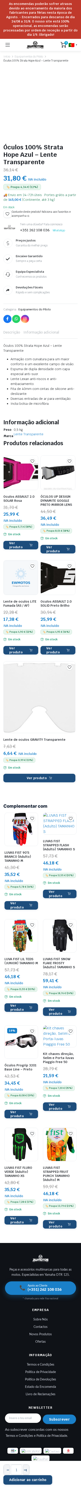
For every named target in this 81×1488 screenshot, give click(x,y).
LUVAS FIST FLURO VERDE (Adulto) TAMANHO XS (18, 1172)
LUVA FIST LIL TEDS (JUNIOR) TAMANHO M (21, 961)
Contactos (41, 1327)
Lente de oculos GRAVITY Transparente (34, 740)
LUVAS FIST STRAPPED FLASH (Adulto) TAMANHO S (59, 845)
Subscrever (59, 1419)
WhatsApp (59, 230)
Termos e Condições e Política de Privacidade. (37, 1435)
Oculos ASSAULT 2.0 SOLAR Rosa (18, 499)
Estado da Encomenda (40, 1387)
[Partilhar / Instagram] (25, 319)
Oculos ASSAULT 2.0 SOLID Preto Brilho (56, 603)
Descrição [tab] (11, 332)
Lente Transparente (28, 434)
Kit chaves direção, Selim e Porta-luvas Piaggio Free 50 (58, 1058)
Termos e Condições (40, 1364)
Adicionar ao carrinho (27, 1480)
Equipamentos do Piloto (29, 56)
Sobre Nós (40, 1319)
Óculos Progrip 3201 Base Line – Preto (20, 1067)
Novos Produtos (40, 1334)
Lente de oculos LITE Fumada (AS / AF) (19, 603)
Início (6, 56)
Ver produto (16, 545)
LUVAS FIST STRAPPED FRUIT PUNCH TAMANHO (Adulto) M (56, 1174)
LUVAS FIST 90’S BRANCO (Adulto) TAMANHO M (17, 857)
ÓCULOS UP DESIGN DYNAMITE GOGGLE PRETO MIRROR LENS (56, 501)
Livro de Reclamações (40, 1394)
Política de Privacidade (40, 1372)
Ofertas (40, 1341)
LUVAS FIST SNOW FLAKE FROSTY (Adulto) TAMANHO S (59, 963)
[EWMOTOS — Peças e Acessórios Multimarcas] (35, 45)
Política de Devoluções (40, 1379)
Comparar (35, 469)
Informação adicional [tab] (41, 332)
